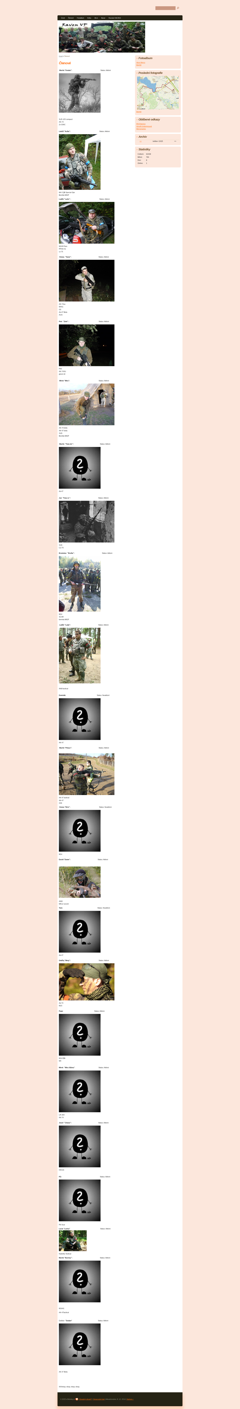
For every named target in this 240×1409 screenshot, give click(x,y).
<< (141, 141)
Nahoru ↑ (130, 1399)
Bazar (103, 18)
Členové (71, 18)
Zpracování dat (98, 1399)
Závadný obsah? (85, 1399)
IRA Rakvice (141, 124)
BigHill (138, 65)
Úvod (63, 18)
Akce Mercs (140, 63)
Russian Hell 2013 (115, 18)
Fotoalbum (80, 18)
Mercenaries (141, 129)
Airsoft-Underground (144, 126)
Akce (96, 18)
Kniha (89, 18)
